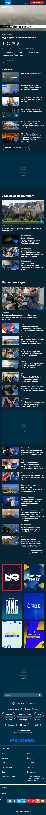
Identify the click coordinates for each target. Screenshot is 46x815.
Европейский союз (23, 730)
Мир (22, 324)
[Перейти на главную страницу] (8, 2)
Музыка (23, 725)
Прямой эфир (37, 3)
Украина (9, 720)
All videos (36, 553)
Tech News (25, 398)
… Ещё (7, 60)
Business (5, 758)
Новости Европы (27, 337)
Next (3, 763)
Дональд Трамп (25, 714)
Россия (37, 720)
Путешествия (7, 767)
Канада (11, 725)
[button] (16, 147)
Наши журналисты (9, 777)
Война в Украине (31, 709)
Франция (8, 714)
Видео (4, 772)
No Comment (7, 226)
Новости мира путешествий (32, 386)
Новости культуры (28, 485)
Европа (4, 753)
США (39, 714)
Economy (5, 312)
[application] (23, 18)
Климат (24, 361)
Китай (35, 725)
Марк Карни (23, 720)
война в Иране (13, 709)
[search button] (40, 695)
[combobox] (23, 695)
